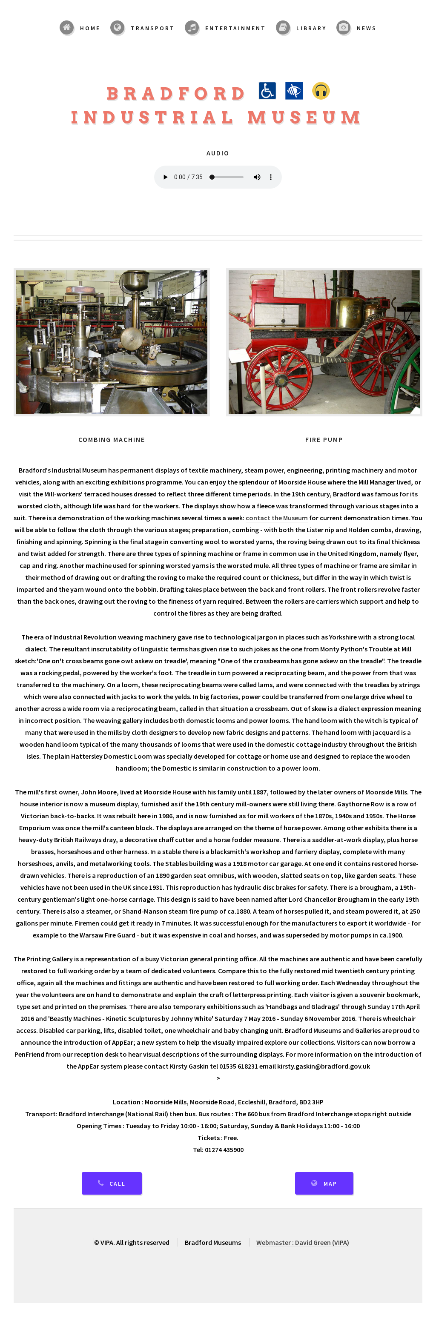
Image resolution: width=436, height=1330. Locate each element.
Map (330, 1183)
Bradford (182, 93)
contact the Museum (277, 517)
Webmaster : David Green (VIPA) (302, 1242)
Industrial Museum (218, 117)
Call (117, 1183)
